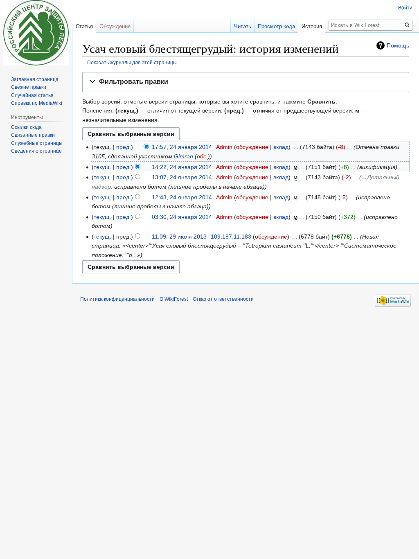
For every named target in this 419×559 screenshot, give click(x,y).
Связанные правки (33, 135)
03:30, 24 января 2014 (182, 217)
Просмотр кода (276, 26)
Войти (405, 8)
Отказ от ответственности (223, 299)
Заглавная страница (35, 79)
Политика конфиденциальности (117, 299)
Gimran (183, 156)
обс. (202, 156)
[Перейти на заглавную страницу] (36, 32)
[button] (245, 82)
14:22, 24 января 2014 (182, 167)
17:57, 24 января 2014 (182, 147)
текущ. (102, 167)
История (312, 26)
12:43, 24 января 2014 (182, 197)
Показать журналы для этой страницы (132, 62)
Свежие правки (28, 87)
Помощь (398, 45)
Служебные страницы (37, 143)
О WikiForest (174, 299)
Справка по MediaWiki (36, 103)
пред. (123, 147)
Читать (242, 26)
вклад (280, 147)
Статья (84, 26)
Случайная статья (32, 95)
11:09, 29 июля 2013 (179, 236)
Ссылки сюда (26, 127)
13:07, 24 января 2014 (182, 177)
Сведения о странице (36, 151)
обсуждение (252, 147)
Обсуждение (115, 26)
